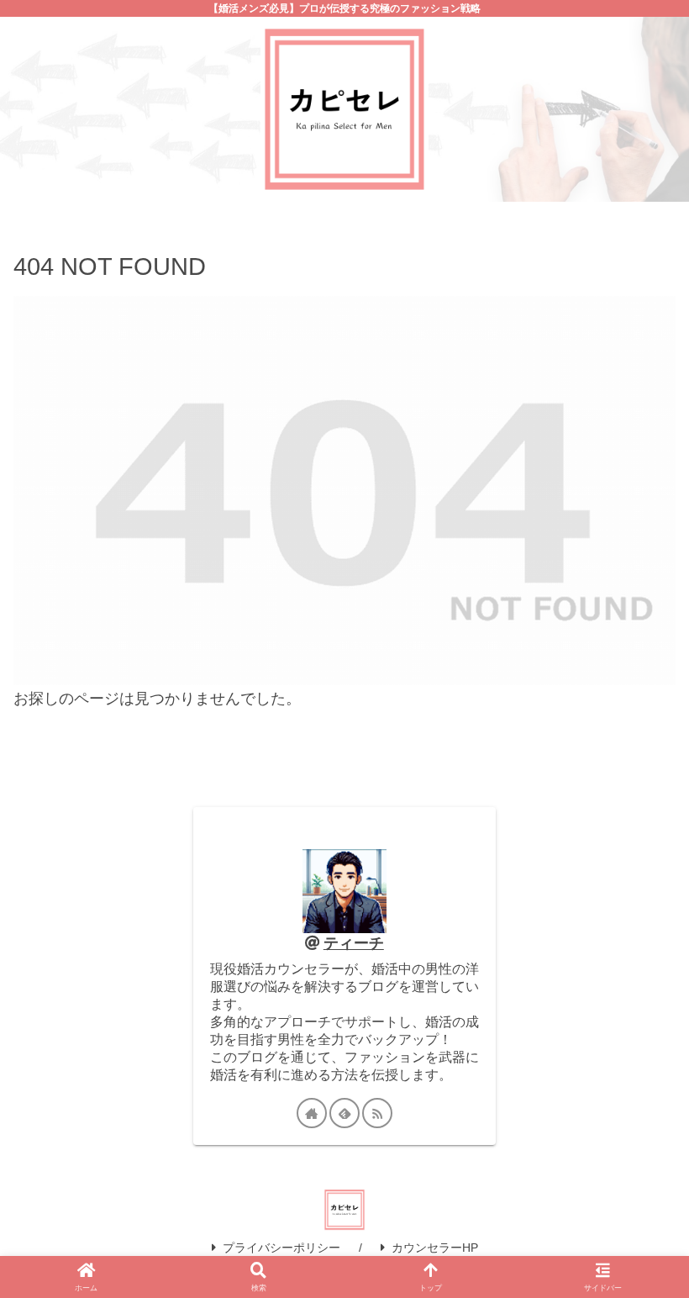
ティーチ (353, 943)
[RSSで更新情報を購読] (377, 1113)
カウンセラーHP (435, 1247)
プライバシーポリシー (281, 1247)
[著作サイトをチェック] (312, 1113)
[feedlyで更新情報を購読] (344, 1113)
